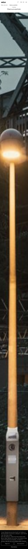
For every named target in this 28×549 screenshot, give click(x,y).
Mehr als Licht (4, 5)
